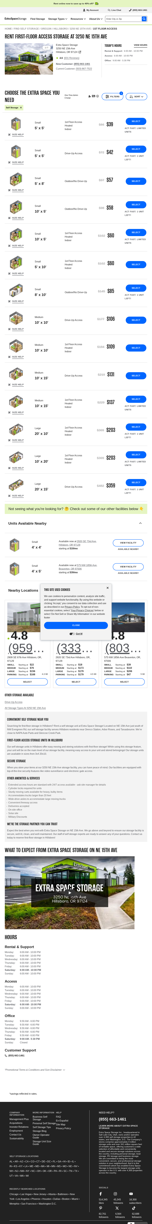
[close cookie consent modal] (108, 588)
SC (65, 1171)
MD (37, 1166)
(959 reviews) (28, 648)
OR (50, 1171)
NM (22, 1171)
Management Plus (19, 1119)
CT (38, 1161)
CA (27, 1161)
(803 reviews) (125, 648)
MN (53, 1166)
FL (54, 1161)
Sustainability (17, 1138)
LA (26, 1166)
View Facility (128, 543)
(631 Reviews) (71, 58)
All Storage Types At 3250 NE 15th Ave (25, 708)
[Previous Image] (8, 58)
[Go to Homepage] (13, 19)
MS (59, 1166)
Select (136, 121)
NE (70, 1166)
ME (31, 1166)
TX (75, 1171)
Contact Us (15, 1134)
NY (27, 1171)
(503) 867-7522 (84, 68)
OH (39, 1171)
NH (11, 1171)
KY (21, 1166)
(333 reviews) (76, 648)
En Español (62, 1120)
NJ (16, 1171)
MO (64, 1166)
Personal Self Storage (44, 1123)
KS (15, 1166)
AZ (21, 1161)
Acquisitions (16, 1123)
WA (22, 1176)
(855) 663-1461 (16, 1055)
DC (49, 1161)
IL (73, 1161)
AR (16, 1161)
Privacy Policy (63, 1128)
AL (11, 1161)
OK (44, 1171)
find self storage (26, 28)
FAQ (58, 1117)
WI (27, 1176)
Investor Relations (19, 1127)
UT (11, 1176)
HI (64, 1161)
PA (55, 1171)
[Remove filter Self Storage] (21, 107)
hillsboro (61, 28)
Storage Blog (39, 1131)
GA (59, 1161)
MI (48, 1166)
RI (60, 1171)
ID (69, 1161)
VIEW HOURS (140, 45)
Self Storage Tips (42, 1127)
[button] (76, 527)
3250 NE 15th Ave (80, 28)
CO (32, 1161)
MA (43, 1166)
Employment (16, 1131)
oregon (46, 28)
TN (70, 1171)
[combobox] (126, 19)
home (8, 28)
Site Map (60, 1124)
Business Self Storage (40, 1118)
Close (76, 625)
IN (11, 1166)
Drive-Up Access (13, 702)
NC (33, 1171)
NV (75, 1166)
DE (43, 1161)
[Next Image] (49, 58)
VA (16, 1176)
